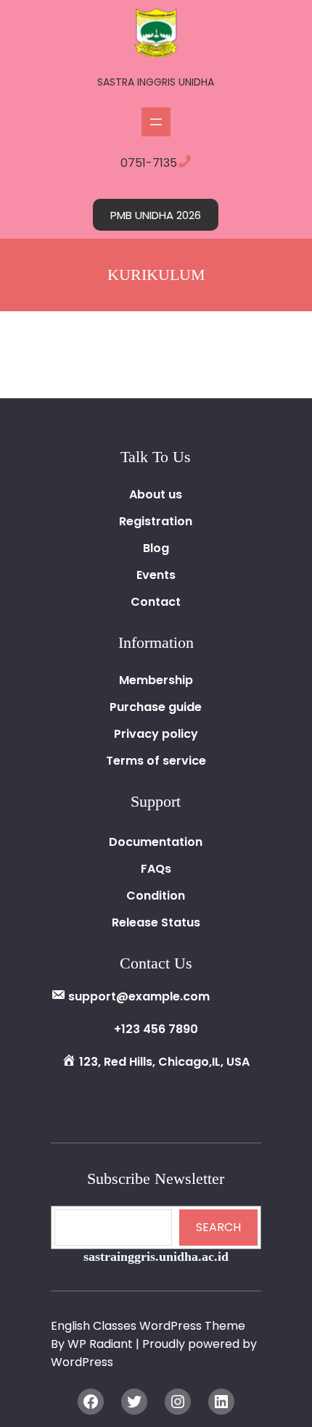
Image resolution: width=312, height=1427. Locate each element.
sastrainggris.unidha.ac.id (156, 1256)
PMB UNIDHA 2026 (155, 215)
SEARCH (218, 1227)
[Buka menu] (156, 121)
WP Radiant (100, 1344)
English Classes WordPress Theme (148, 1325)
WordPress (82, 1362)
